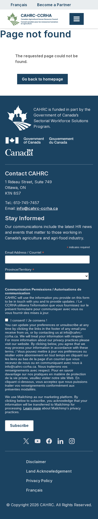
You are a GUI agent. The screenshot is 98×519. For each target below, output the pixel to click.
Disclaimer (36, 461)
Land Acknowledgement (49, 471)
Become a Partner (54, 4)
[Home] (34, 19)
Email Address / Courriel (24, 252)
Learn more (32, 408)
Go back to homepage (42, 79)
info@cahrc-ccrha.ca (37, 208)
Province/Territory (19, 269)
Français (19, 4)
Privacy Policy (39, 480)
